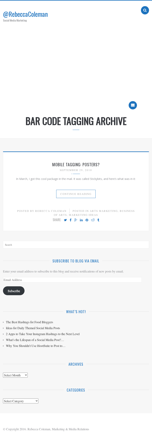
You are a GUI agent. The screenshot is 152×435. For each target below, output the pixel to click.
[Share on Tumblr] (98, 220)
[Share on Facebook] (70, 220)
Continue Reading (75, 194)
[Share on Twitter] (65, 220)
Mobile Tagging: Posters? (76, 164)
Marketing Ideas (83, 215)
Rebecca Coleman (50, 211)
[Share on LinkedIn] (81, 220)
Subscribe (14, 291)
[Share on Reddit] (93, 220)
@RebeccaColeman (25, 14)
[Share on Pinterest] (87, 220)
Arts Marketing (104, 211)
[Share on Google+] (75, 220)
